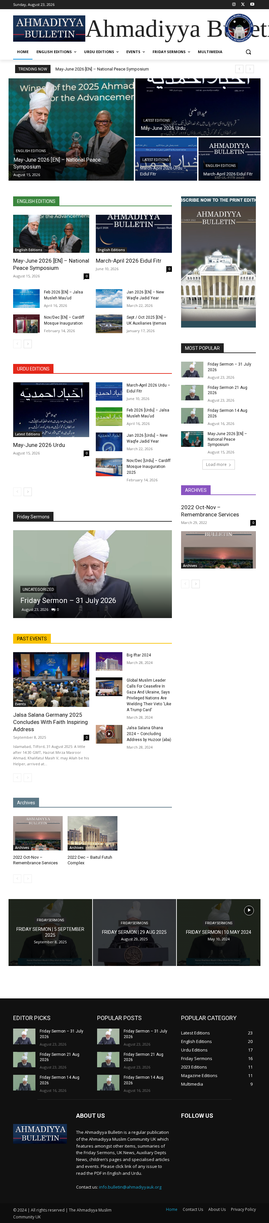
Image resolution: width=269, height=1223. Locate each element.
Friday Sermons (50, 920)
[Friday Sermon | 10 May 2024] (218, 932)
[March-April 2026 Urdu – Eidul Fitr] (109, 391)
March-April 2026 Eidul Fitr (128, 260)
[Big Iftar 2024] (109, 661)
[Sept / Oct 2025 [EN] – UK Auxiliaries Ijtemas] (109, 323)
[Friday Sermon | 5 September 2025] (50, 932)
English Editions (31, 151)
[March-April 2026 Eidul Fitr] (229, 159)
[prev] (239, 69)
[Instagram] (234, 5)
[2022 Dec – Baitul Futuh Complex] (92, 833)
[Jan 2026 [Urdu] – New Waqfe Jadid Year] (109, 441)
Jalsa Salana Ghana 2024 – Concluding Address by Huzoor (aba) (149, 734)
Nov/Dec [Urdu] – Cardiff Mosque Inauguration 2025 (149, 466)
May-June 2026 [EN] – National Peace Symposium (102, 69)
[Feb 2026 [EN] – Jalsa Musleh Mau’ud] (26, 298)
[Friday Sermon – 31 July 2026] (92, 574)
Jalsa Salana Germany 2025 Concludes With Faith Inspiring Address (50, 722)
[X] (243, 5)
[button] (248, 52)
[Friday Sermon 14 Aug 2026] (192, 416)
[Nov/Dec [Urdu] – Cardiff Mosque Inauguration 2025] (109, 467)
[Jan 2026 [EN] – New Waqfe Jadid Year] (109, 298)
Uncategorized (38, 589)
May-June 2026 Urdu (39, 445)
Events (20, 704)
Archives (22, 847)
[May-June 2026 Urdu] (197, 107)
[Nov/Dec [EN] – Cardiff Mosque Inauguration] (26, 323)
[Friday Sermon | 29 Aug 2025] (134, 932)
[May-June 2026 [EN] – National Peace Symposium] (71, 129)
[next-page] (28, 344)
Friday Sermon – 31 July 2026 (68, 600)
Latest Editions (156, 120)
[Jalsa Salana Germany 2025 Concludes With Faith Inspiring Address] (51, 679)
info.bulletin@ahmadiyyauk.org (130, 1187)
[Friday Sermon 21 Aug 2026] (192, 393)
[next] (250, 69)
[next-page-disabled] (28, 777)
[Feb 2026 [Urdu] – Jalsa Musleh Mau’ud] (109, 416)
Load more (216, 464)
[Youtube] (252, 5)
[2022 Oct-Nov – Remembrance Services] (38, 833)
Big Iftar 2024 (139, 655)
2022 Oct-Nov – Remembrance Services (210, 511)
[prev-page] (17, 344)
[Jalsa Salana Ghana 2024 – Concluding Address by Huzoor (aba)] (109, 734)
